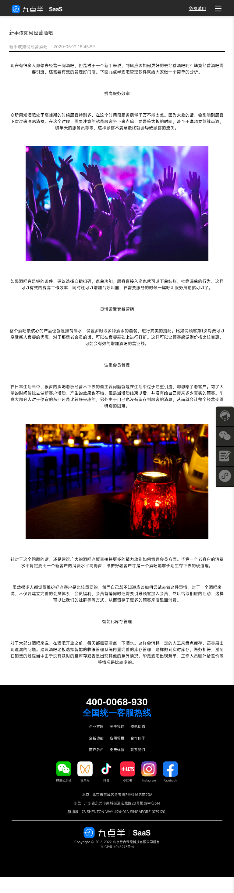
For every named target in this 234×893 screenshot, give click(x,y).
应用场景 (117, 738)
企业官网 (96, 726)
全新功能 (96, 738)
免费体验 (117, 749)
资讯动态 (137, 726)
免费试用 (197, 8)
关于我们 (117, 726)
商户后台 (96, 749)
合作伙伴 (137, 738)
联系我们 (137, 749)
